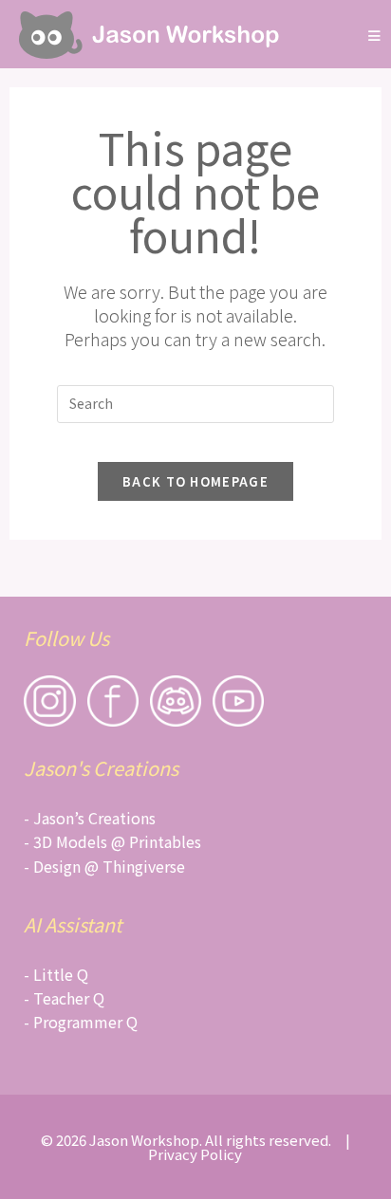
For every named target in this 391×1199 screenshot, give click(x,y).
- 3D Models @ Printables (112, 841)
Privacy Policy (195, 1154)
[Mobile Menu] (375, 35)
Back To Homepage (195, 481)
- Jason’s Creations (90, 817)
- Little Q (56, 974)
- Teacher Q (64, 998)
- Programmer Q (81, 1021)
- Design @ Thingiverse (104, 866)
